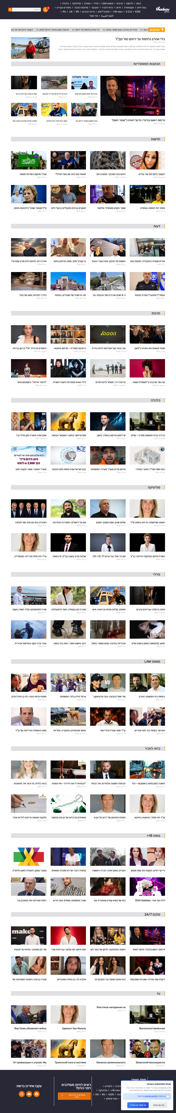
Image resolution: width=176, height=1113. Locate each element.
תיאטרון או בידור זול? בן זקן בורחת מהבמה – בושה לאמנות (29, 348)
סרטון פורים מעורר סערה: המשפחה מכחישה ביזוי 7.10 (108, 469)
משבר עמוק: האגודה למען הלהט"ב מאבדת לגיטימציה (29, 871)
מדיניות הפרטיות (151, 1096)
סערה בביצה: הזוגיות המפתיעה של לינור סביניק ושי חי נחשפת (29, 979)
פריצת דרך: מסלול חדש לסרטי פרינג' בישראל (110, 382)
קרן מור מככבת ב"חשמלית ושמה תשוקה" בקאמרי (149, 382)
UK (71, 11)
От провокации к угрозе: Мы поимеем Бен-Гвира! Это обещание (29, 1063)
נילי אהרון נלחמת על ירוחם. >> (67, 29)
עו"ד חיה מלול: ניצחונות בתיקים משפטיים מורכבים (149, 818)
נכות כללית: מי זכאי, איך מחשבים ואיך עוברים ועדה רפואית (30, 783)
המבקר (95, 7)
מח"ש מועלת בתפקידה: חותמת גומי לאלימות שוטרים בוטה (147, 261)
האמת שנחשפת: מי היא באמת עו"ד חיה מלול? (147, 522)
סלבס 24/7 (103, 11)
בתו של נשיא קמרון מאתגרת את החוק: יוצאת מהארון (110, 900)
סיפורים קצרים (64, 7)
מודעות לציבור (81, 7)
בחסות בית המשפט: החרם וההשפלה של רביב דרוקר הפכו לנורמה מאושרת (150, 697)
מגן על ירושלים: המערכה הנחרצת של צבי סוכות (69, 522)
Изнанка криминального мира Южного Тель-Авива (110, 1063)
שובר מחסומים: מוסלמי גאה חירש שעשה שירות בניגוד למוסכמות (69, 900)
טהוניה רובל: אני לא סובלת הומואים (69, 870)
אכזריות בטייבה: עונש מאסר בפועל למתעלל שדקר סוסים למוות (108, 643)
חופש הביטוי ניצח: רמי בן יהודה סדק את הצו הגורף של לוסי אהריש (29, 697)
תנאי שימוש (111, 1098)
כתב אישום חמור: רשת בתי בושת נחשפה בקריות (70, 643)
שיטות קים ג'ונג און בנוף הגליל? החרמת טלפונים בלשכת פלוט (70, 174)
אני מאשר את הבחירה (138, 1105)
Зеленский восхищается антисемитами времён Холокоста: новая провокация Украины (150, 1063)
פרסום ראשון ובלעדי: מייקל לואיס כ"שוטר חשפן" (138, 120)
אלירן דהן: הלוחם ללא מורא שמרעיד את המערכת (28, 261)
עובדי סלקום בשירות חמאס (33, 174)
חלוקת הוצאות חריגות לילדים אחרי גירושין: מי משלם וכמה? (29, 818)
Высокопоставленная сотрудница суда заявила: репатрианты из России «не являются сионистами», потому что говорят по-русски (148, 1028)
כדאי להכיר (107, 7)
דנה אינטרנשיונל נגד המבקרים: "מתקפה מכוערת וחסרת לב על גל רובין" (109, 979)
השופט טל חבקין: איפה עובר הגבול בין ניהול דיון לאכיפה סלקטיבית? (109, 261)
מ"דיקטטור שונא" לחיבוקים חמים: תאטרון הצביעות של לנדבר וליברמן (29, 208)
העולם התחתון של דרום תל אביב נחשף (110, 818)
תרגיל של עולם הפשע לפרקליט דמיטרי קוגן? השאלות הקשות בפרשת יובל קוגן (86, 94)
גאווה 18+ (118, 11)
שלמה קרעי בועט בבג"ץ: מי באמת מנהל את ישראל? (69, 556)
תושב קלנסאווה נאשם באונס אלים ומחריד (148, 643)
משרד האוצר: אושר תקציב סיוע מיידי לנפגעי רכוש (31, 469)
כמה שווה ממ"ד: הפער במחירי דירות (150, 469)
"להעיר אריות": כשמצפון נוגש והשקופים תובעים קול (32, 382)
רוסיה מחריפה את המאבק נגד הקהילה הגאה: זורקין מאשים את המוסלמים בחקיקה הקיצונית (30, 900)
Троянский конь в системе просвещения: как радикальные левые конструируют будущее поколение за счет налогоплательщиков (70, 1063)
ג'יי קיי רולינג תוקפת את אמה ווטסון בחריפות (148, 871)
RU (64, 11)
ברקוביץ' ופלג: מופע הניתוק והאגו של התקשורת (70, 261)
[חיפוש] (10, 10)
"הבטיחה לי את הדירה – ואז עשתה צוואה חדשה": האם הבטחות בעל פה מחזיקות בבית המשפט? (69, 783)
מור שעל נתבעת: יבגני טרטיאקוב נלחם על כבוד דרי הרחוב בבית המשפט (109, 697)
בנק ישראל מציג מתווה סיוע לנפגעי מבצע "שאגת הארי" (69, 469)
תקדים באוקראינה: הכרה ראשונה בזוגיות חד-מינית (109, 871)
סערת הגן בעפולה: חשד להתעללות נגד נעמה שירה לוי (68, 609)
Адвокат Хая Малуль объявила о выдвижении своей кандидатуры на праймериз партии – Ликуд (69, 1028)
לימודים (108, 1086)
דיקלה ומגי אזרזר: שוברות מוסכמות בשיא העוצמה (147, 979)
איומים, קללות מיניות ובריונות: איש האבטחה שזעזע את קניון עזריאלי (25, 121)
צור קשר (93, 15)
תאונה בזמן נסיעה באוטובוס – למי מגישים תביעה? (148, 783)
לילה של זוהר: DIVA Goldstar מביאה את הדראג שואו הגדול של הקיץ (149, 900)
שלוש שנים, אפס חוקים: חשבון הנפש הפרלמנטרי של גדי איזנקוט (109, 522)
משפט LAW (107, 3)
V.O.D (129, 11)
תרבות (119, 3)
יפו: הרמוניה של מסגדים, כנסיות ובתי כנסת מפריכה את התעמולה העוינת (70, 295)
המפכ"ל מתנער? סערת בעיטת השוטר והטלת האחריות (150, 295)
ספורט (87, 3)
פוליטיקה (76, 3)
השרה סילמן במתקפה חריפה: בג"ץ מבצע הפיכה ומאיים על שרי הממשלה (148, 556)
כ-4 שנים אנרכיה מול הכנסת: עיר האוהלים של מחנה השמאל (109, 295)
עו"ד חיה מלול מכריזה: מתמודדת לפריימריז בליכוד (30, 556)
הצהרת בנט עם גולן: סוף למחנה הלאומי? (30, 522)
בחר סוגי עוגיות (158, 1105)
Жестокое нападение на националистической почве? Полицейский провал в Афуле (108, 1007)
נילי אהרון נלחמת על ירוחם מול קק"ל (140, 39)
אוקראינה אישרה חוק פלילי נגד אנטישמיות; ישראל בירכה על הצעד (29, 435)
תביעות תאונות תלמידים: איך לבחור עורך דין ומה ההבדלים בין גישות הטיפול (108, 783)
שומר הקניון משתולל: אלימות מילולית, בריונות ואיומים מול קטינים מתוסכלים (109, 208)
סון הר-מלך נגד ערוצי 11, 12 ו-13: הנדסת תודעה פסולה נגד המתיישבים (109, 556)
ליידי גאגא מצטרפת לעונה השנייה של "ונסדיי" (69, 382)
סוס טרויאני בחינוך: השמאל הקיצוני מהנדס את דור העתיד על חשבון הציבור (69, 435)
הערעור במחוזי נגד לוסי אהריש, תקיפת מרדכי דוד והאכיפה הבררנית (149, 730)
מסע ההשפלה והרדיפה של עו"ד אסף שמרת (30, 730)
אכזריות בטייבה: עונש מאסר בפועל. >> (102, 29)
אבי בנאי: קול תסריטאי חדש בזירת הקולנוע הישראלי (109, 348)
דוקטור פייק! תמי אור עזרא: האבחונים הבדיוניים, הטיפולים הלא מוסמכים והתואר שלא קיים (148, 174)
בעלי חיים (141, 7)
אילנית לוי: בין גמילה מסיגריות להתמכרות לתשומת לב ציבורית (70, 979)
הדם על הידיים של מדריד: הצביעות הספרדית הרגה (54, 94)
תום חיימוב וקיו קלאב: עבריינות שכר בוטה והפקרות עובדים (68, 950)
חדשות (129, 3)
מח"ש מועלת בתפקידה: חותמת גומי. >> (139, 29)
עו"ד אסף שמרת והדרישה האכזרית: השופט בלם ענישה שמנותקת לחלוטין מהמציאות (111, 730)
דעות (138, 3)
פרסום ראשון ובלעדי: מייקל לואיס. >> (34, 29)
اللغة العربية (107, 15)
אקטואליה (129, 7)
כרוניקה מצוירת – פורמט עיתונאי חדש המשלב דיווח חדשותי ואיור (70, 348)
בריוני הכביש (88, 11)
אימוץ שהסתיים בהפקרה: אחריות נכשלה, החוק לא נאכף (69, 730)
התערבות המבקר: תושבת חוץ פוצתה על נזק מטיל (111, 174)
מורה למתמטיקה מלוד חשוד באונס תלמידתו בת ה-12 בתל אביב (29, 609)
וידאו (118, 7)
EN (77, 11)
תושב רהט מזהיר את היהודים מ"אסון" (56, 121)
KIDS (137, 11)
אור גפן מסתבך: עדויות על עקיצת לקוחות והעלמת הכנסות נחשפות (30, 950)
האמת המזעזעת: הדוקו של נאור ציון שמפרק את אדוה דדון (108, 950)
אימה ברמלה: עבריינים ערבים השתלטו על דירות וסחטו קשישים (25, 94)
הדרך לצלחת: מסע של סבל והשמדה (32, 295)
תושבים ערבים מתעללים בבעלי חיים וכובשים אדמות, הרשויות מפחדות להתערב (68, 208)
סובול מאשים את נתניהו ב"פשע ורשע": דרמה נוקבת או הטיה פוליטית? (149, 348)
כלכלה (65, 3)
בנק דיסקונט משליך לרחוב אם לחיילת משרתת (86, 121)
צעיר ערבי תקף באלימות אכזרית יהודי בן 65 (30, 643)
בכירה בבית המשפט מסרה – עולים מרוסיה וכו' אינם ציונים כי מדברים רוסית (148, 435)
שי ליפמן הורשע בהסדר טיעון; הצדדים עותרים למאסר (111, 435)
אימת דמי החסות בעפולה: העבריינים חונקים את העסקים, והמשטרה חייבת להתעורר (150, 208)
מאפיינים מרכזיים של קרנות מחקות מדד (69, 818)
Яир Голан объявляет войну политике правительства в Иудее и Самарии (30, 1028)
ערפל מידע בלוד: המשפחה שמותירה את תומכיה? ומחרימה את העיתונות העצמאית (68, 697)
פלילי (96, 3)
